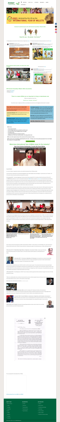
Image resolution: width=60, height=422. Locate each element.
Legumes (8, 410)
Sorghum (8, 405)
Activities (36, 2)
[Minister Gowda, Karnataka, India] (24, 232)
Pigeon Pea (8, 414)
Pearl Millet (8, 407)
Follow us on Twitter (41, 412)
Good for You (24, 405)
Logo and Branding (25, 410)
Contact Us (40, 403)
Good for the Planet (25, 407)
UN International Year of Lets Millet (12, 394)
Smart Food (30, 2)
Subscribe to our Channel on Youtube (43, 414)
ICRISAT (22, 394)
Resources (42, 2)
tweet (28, 40)
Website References (18, 420)
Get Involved (23, 4)
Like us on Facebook (41, 410)
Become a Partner (41, 405)
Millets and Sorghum (9, 403)
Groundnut (8, 416)
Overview (24, 403)
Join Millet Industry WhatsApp (42, 407)
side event (39, 178)
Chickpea (8, 412)
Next (52, 239)
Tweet (45, 66)
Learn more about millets (30, 141)
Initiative (24, 2)
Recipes (47, 2)
